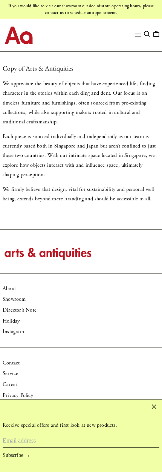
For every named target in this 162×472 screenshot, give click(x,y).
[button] (147, 34)
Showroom (14, 299)
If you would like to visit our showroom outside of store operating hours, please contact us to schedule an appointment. (81, 9)
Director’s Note (20, 310)
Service (10, 373)
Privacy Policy (18, 395)
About (9, 288)
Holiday (11, 321)
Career (10, 384)
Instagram (13, 331)
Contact (11, 363)
